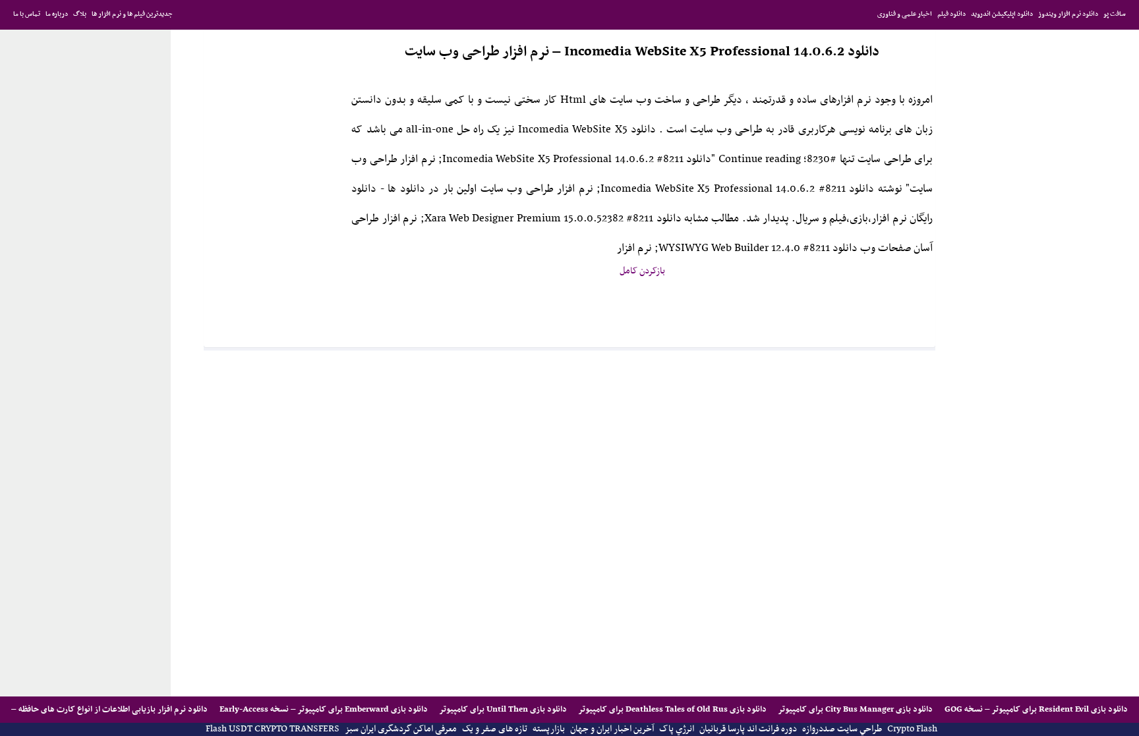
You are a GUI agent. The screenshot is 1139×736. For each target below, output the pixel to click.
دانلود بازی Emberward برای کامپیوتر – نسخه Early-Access (323, 709)
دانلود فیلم (951, 14)
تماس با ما (26, 14)
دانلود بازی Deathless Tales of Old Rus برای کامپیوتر (672, 709)
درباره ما (56, 14)
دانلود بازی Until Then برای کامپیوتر (502, 709)
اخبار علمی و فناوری (904, 14)
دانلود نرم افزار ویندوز (1068, 14)
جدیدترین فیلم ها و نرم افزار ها (132, 14)
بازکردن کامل (642, 271)
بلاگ (79, 14)
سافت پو (1114, 14)
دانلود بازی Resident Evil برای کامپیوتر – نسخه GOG (1035, 709)
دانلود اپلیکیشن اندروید (1002, 14)
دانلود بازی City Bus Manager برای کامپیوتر (854, 709)
